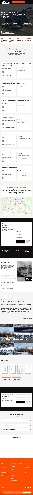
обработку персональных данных (27, 242)
